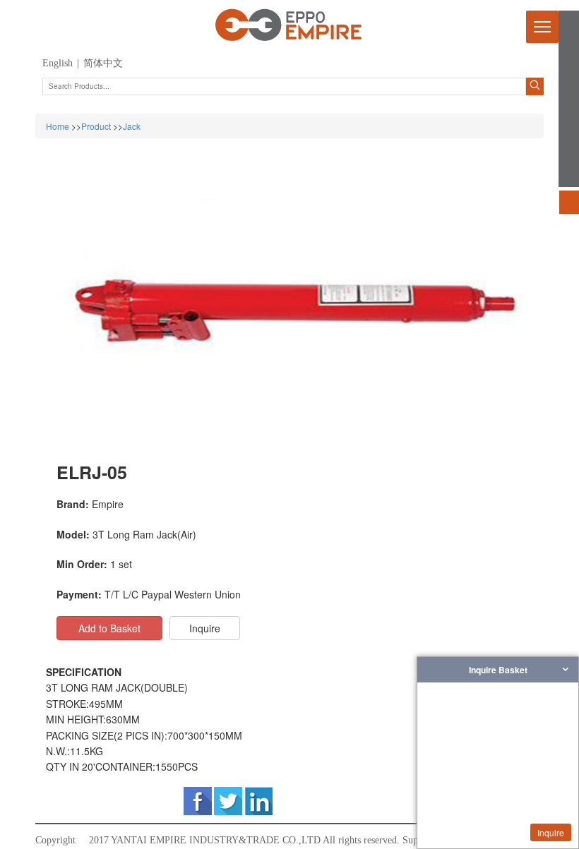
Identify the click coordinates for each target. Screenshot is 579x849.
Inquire (550, 832)
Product (96, 126)
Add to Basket (109, 628)
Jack (132, 126)
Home (57, 126)
